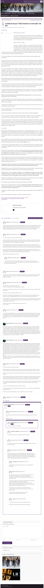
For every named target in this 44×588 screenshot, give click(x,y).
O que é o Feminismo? (7, 20)
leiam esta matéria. (21, 32)
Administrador (5, 27)
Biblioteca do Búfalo (14, 15)
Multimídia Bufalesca (5, 15)
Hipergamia (10, 27)
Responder (22, 222)
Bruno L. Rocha (9, 323)
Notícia (27, 197)
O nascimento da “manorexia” (35, 20)
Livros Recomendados (31, 13)
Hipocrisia (19, 197)
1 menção (16, 218)
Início (2, 13)
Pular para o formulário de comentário (35, 218)
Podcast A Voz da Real (21, 13)
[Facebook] (3, 1)
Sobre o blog (14, 13)
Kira (13, 471)
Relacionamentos (4, 198)
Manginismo (23, 197)
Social (9, 198)
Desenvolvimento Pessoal (7, 197)
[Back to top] (41, 585)
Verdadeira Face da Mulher (15, 198)
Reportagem (23, 27)
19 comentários (7, 218)
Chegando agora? (7, 13)
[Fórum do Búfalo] (11, 561)
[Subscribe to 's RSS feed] (1, 1)
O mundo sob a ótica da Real (16, 27)
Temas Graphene (9, 586)
